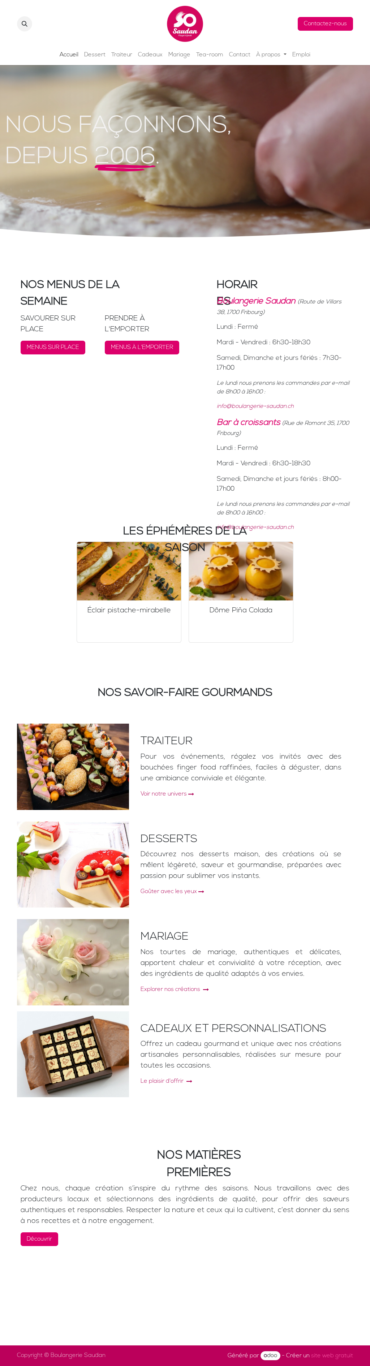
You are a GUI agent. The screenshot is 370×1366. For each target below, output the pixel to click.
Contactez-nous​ (325, 24)
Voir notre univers (164, 794)
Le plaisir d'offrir (163, 1081)
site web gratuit (332, 1356)
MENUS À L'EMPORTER (142, 347)
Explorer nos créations (171, 989)
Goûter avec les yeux (169, 892)
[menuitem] (69, 55)
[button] (24, 23)
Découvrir (39, 1239)
